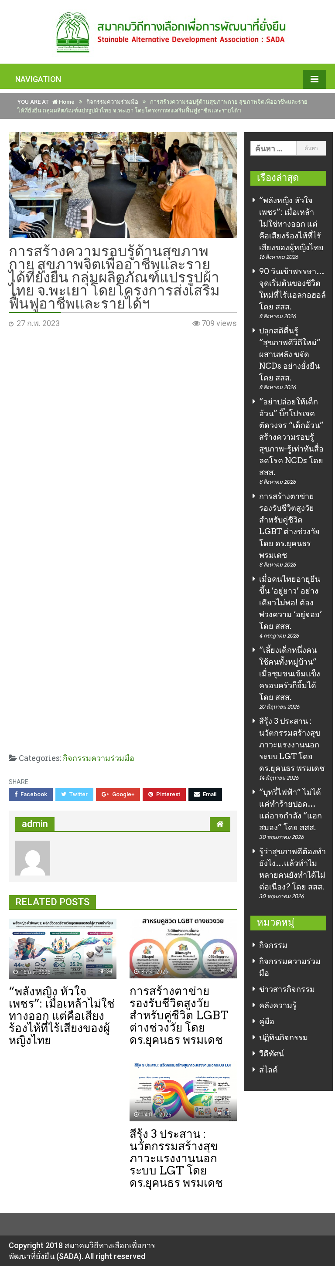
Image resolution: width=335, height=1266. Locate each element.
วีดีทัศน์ (271, 1053)
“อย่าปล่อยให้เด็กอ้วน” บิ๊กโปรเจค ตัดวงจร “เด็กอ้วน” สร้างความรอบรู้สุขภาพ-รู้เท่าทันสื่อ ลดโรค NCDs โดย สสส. (291, 437)
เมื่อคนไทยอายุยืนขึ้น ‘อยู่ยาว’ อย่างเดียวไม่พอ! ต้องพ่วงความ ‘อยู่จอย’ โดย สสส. (290, 602)
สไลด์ (268, 1069)
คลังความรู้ (278, 1005)
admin (35, 823)
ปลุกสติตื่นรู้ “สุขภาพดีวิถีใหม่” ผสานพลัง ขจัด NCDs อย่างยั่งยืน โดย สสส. (290, 354)
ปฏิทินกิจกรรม (283, 1037)
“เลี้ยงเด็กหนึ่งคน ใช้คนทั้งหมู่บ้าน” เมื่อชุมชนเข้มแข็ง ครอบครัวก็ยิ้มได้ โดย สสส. (289, 673)
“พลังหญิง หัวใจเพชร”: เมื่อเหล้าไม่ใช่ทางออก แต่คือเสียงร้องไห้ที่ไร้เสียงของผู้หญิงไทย (291, 224)
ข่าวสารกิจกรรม (287, 989)
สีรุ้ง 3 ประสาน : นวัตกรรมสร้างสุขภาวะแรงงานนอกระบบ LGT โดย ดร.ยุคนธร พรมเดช (292, 744)
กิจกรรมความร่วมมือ (112, 101)
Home (66, 101)
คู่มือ (266, 1021)
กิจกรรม (273, 945)
